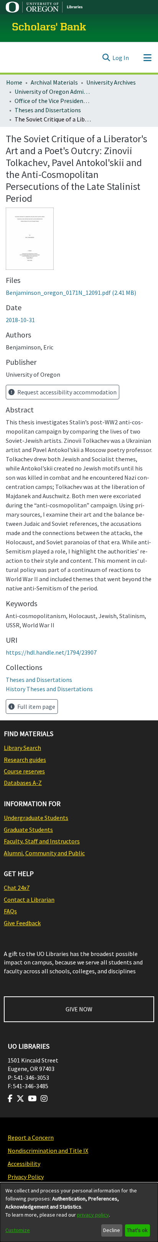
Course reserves (24, 771)
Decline (111, 1230)
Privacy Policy (26, 1176)
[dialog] (79, 1212)
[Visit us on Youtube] (32, 1098)
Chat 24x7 (17, 887)
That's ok (137, 1230)
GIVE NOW (79, 1009)
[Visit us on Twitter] (20, 1098)
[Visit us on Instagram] (44, 1098)
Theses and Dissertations (48, 110)
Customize (17, 1230)
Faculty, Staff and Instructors (42, 841)
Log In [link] (120, 58)
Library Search (22, 748)
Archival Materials (54, 82)
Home (14, 82)
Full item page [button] (35, 706)
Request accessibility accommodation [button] (66, 392)
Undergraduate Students (36, 817)
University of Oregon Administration (53, 91)
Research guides (25, 759)
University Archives (111, 82)
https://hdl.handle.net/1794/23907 (51, 652)
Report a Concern (31, 1137)
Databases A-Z (23, 782)
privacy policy (93, 1214)
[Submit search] (106, 57)
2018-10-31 (20, 320)
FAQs (10, 911)
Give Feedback (22, 923)
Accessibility (24, 1163)
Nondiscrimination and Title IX (48, 1150)
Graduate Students (28, 829)
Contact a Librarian (29, 899)
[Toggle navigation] (147, 57)
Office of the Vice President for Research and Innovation (53, 101)
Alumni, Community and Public (44, 853)
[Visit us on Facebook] (10, 1098)
